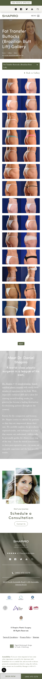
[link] (21, 553)
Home (3, 53)
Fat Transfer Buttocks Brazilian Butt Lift (12, 55)
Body (15, 53)
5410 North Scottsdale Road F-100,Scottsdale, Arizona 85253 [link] (21, 583)
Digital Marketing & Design (23, 646)
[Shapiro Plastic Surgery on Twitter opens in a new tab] (26, 9)
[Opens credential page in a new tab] (9, 598)
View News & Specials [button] (21, 3)
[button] (4, 670)
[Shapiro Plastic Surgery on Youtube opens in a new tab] (32, 9)
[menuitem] (16, 9)
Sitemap (36, 637)
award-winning (24, 383)
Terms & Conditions (10, 637)
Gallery (10, 53)
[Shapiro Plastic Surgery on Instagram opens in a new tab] (16, 9)
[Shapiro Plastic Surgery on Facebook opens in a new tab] (21, 9)
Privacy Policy (25, 637)
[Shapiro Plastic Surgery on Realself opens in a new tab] (37, 9)
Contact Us (21, 524)
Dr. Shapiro (7, 383)
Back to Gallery (33, 73)
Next (21, 343)
